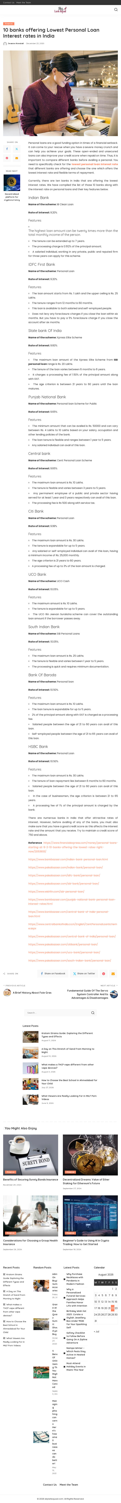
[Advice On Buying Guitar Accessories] (41, 1286)
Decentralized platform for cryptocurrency (12, 197)
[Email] (16, 158)
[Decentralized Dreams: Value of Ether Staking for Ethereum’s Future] (90, 1155)
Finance (8, 24)
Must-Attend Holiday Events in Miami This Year (76, 1366)
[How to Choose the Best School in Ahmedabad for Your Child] (30, 1084)
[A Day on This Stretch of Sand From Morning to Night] (30, 1052)
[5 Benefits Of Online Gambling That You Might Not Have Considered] (41, 1372)
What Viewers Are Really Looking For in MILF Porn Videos (14, 1342)
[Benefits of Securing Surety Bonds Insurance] (30, 1155)
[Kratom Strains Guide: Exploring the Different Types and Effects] (30, 1037)
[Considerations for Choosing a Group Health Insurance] (30, 1215)
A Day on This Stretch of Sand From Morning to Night (14, 1295)
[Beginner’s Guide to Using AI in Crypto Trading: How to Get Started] (90, 1215)
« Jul (96, 1331)
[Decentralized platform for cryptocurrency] (12, 183)
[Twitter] (16, 149)
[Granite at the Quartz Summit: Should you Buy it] (41, 1324)
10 (96, 1302)
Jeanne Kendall (16, 43)
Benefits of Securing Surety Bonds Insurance (30, 1179)
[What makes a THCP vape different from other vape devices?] (30, 1068)
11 (99, 1302)
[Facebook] (7, 149)
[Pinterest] (7, 158)
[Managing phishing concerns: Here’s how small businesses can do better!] (41, 1437)
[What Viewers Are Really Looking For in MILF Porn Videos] (30, 1100)
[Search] (116, 9)
